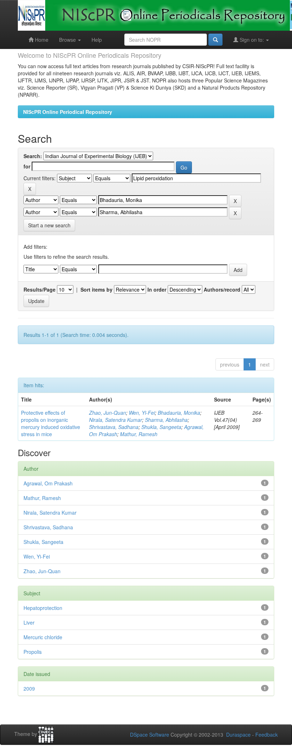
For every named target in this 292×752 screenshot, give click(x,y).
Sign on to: (251, 39)
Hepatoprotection (43, 607)
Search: (33, 156)
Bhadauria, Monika (179, 412)
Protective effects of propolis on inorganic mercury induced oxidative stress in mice (50, 423)
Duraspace (238, 734)
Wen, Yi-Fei (142, 412)
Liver (29, 622)
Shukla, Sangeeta (161, 426)
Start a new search (49, 225)
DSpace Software (149, 734)
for (27, 166)
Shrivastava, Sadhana (114, 426)
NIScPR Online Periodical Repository (67, 111)
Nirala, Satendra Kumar (115, 419)
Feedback (266, 734)
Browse (68, 39)
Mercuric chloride (43, 637)
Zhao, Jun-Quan (107, 412)
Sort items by (96, 289)
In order (156, 289)
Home (40, 39)
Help (97, 39)
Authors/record (222, 289)
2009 (29, 688)
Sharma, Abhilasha (166, 419)
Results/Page (40, 289)
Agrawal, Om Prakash (48, 483)
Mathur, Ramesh (138, 434)
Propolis (33, 651)
